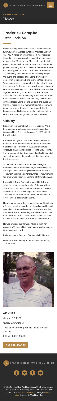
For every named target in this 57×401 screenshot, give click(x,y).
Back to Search (16, 345)
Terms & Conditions (26, 392)
